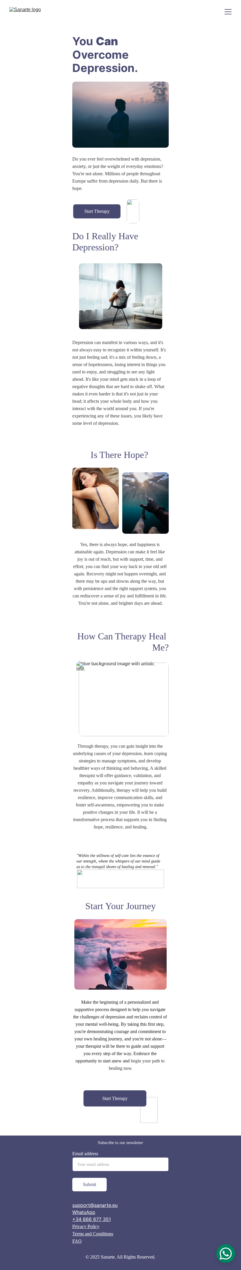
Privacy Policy (85, 1226)
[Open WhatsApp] (225, 1253)
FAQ (77, 1241)
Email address (85, 1153)
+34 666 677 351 (91, 1219)
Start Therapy (97, 211)
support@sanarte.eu (95, 1205)
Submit (89, 1184)
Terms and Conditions (92, 1233)
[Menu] (228, 11)
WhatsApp (83, 1212)
